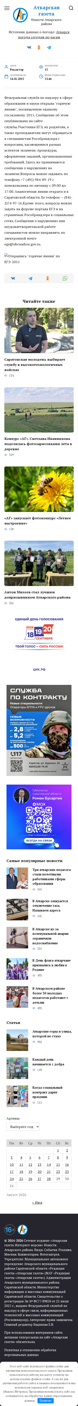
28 (49, 1178)
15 (58, 1164)
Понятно (45, 1401)
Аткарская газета (46, 10)
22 (58, 1171)
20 (39, 1171)
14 (49, 1164)
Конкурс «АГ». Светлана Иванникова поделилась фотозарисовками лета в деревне (38, 443)
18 (21, 1171)
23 (67, 1171)
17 (12, 1171)
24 (12, 1178)
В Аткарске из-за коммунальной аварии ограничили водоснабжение (50, 936)
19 (30, 1171)
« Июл (37, 1202)
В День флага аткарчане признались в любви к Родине (51, 965)
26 (30, 1178)
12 (30, 1164)
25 (21, 1178)
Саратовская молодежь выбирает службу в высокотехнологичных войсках (34, 364)
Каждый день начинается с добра (48, 1062)
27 (39, 1178)
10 (12, 1164)
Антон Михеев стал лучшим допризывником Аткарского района (37, 595)
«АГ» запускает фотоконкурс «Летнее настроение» (37, 521)
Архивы (13, 1118)
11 (21, 1164)
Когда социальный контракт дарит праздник (47, 1092)
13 (39, 1164)
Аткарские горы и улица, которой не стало (52, 1034)
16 (67, 1164)
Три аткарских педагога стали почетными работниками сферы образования (51, 877)
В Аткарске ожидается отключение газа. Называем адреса (50, 905)
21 (49, 1171)
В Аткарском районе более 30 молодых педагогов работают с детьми (50, 995)
